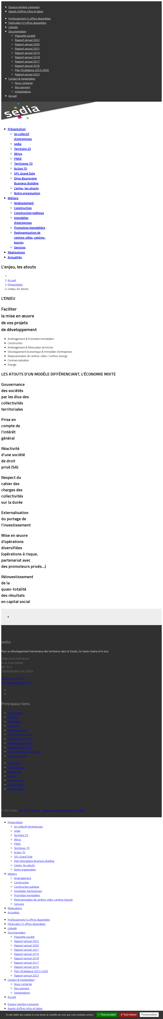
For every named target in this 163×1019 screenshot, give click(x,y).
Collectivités (15, 772)
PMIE (18, 158)
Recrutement (15, 784)
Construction (23, 207)
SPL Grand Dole (24, 173)
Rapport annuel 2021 (20, 747)
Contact (12, 776)
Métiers (13, 198)
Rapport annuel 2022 (20, 743)
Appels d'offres (16, 789)
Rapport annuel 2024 (20, 734)
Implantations (16, 780)
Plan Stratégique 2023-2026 (25, 751)
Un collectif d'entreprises (23, 136)
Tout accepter (108, 1014)
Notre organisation (27, 193)
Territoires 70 (23, 163)
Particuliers (14, 763)
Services (19, 247)
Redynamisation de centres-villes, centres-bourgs (30, 237)
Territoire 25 (22, 148)
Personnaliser (149, 1014)
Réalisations (16, 252)
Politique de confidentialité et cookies (63, 810)
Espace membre (17, 756)
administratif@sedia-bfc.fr (16, 683)
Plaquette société (18, 730)
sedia (17, 143)
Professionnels (16, 767)
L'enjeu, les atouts (26, 188)
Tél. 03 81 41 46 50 (12, 678)
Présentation (17, 128)
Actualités (15, 257)
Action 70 (20, 168)
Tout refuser (130, 1014)
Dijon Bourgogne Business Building (26, 181)
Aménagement (24, 202)
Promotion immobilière (29, 227)
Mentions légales (29, 810)
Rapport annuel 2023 (20, 739)
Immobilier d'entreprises (23, 220)
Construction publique (29, 212)
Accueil (12, 280)
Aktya (18, 153)
